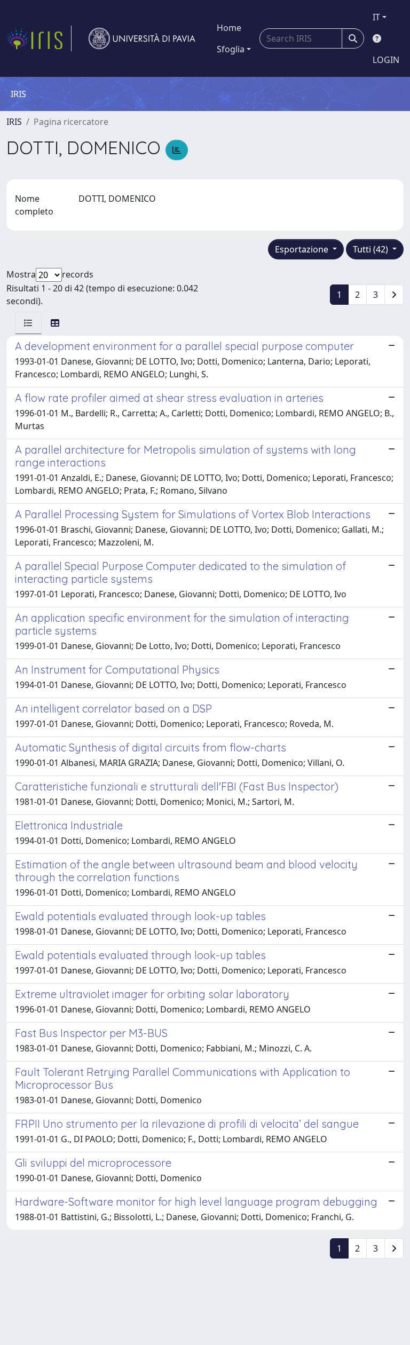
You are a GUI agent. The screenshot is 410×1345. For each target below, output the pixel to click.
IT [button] (376, 17)
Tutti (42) (371, 249)
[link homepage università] (142, 38)
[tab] (28, 323)
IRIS (14, 122)
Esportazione (302, 249)
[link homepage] (39, 38)
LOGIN (386, 60)
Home (229, 28)
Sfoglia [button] (231, 49)
